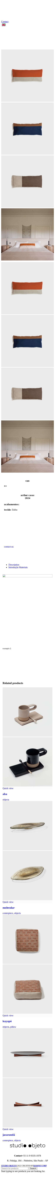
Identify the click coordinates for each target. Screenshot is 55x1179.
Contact (4, 21)
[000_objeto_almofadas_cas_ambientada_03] (27, 259)
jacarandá (9, 1134)
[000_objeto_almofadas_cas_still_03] (27, 101)
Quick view (8, 788)
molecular (9, 907)
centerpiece (8, 913)
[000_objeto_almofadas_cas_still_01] (27, 154)
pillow (13, 1027)
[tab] (30, 564)
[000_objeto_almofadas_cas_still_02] (27, 207)
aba (5, 793)
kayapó (7, 1021)
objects (6, 799)
